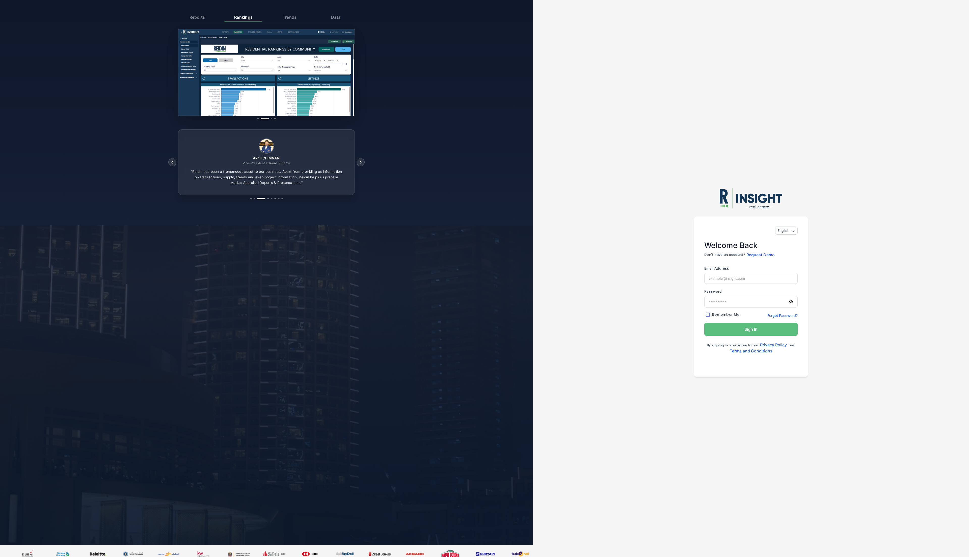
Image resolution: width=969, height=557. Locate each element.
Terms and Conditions (751, 350)
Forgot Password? (782, 315)
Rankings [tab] (243, 17)
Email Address (716, 268)
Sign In (751, 329)
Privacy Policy (773, 344)
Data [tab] (335, 17)
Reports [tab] (197, 17)
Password (713, 291)
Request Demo (760, 254)
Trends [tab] (290, 17)
